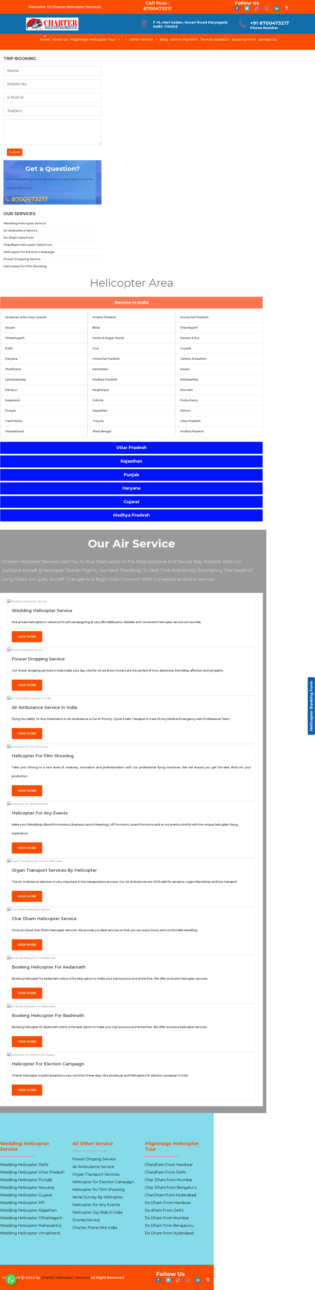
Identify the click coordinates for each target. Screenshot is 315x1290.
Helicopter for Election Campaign (48, 1064)
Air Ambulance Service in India (44, 707)
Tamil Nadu (14, 421)
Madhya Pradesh (104, 379)
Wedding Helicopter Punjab (26, 1180)
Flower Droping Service (94, 1159)
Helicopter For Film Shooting (25, 266)
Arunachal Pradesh (194, 317)
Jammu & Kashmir (193, 358)
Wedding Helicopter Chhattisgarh (31, 1218)
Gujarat (185, 348)
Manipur (11, 390)
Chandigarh (189, 327)
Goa (95, 348)
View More (27, 636)
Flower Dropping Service (22, 259)
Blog (164, 39)
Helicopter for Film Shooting (43, 755)
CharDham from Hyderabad (170, 1195)
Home (45, 39)
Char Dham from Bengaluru (171, 1187)
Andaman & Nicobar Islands (26, 317)
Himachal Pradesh (106, 358)
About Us (60, 39)
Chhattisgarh (14, 338)
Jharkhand (13, 369)
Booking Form (244, 39)
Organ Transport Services (95, 1174)
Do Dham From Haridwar (168, 1203)
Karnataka (100, 369)
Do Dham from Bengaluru (169, 1225)
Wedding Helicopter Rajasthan (28, 1210)
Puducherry (189, 400)
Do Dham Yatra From (18, 237)
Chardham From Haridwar (169, 1164)
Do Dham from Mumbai (166, 1218)
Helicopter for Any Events (40, 813)
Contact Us (267, 39)
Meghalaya (100, 390)
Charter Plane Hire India (94, 1227)
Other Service (141, 39)
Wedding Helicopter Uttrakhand (30, 1233)
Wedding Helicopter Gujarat (26, 1195)
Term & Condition (214, 39)
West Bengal (101, 431)
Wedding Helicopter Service (24, 223)
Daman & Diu (189, 338)
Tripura (98, 421)
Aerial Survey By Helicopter (97, 1197)
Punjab (10, 410)
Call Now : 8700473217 (157, 5)
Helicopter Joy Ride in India (97, 1212)
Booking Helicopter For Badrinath (48, 1015)
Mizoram (186, 390)
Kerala (185, 369)
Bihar (96, 327)
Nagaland (12, 400)
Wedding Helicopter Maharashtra (30, 1225)
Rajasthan (99, 410)
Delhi (9, 348)
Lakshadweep (15, 379)
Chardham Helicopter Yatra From (27, 245)
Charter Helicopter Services (65, 1277)
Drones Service (86, 1220)
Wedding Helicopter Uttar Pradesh (32, 1172)
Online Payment (184, 39)
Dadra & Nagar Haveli (108, 338)
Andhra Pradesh (104, 317)
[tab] (131, 303)
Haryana (11, 358)
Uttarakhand (14, 431)
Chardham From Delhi (165, 1172)
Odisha (97, 400)
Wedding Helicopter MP (22, 1203)
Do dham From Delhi (164, 1210)
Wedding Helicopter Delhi (24, 1164)
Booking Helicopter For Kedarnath (49, 967)
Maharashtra (189, 379)
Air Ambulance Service (20, 230)
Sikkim (185, 410)
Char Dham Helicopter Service (44, 918)
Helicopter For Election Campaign (28, 252)
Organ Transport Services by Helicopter (54, 870)
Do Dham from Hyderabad (169, 1233)
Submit (14, 152)
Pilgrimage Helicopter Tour (93, 39)
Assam (10, 327)
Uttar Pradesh (190, 421)
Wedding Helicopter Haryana (27, 1187)
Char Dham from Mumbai (168, 1180)
